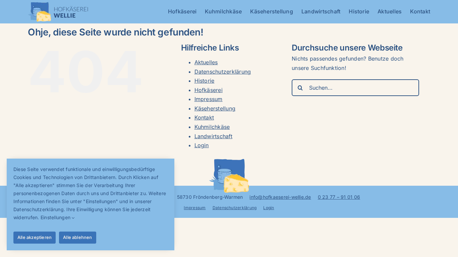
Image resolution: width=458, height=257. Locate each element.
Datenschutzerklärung (222, 71)
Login (201, 145)
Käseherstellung (215, 108)
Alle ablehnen (77, 237)
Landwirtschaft (213, 136)
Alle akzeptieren (34, 237)
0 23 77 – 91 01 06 (339, 197)
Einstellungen (56, 217)
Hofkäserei (208, 90)
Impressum (208, 99)
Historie (204, 80)
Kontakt (204, 117)
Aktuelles (206, 62)
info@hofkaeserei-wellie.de (280, 197)
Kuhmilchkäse (212, 126)
